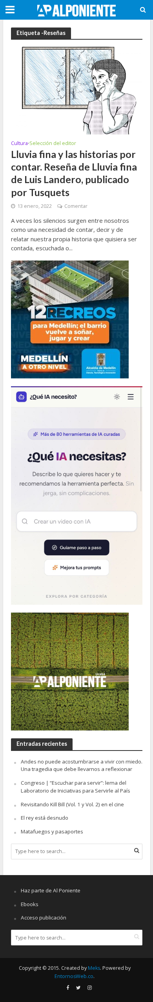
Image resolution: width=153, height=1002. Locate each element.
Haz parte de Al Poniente (50, 890)
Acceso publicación (43, 917)
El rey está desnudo (44, 817)
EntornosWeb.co (74, 976)
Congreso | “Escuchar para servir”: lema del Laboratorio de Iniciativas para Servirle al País (75, 786)
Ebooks (29, 904)
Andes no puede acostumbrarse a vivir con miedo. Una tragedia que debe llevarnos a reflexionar (81, 765)
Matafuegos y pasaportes (52, 831)
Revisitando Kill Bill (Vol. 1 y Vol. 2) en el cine (72, 804)
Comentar (75, 206)
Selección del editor (52, 144)
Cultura (19, 144)
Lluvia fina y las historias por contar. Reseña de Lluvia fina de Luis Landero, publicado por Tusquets (74, 173)
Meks (94, 968)
